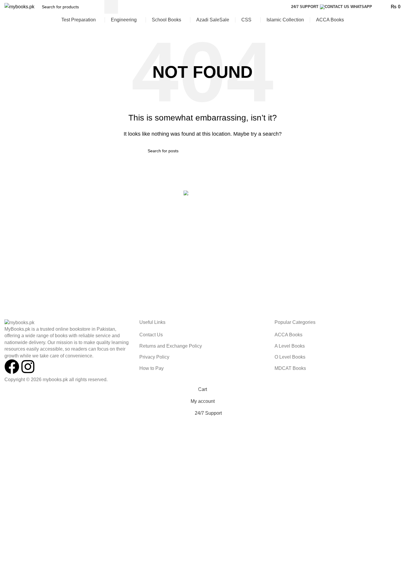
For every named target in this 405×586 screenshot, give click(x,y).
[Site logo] (19, 6)
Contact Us (151, 334)
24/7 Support (304, 6)
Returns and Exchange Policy (170, 346)
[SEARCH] (111, 7)
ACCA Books (288, 334)
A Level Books (290, 346)
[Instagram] (27, 366)
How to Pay (151, 368)
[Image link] (19, 322)
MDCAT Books (290, 368)
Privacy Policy (154, 356)
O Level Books (290, 356)
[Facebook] (11, 366)
